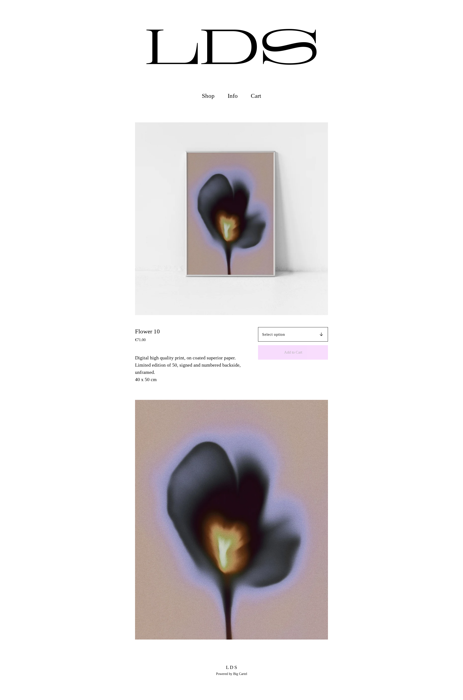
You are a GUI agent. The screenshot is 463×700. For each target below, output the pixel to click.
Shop (208, 95)
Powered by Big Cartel (231, 674)
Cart (257, 95)
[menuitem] (208, 96)
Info (233, 95)
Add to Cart (293, 352)
